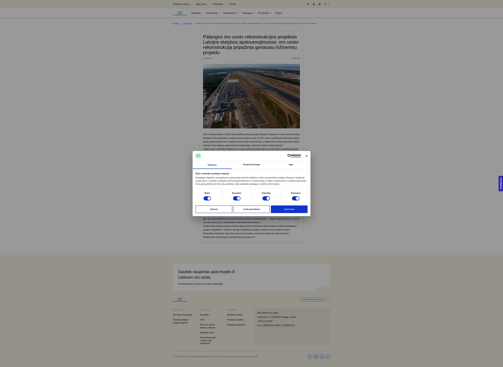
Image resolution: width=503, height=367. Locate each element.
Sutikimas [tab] (212, 165)
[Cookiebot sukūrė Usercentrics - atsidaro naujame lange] (289, 156)
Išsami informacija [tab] (251, 164)
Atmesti (213, 209)
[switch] (236, 198)
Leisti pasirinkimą (251, 209)
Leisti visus (289, 209)
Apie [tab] (291, 164)
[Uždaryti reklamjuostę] (307, 156)
